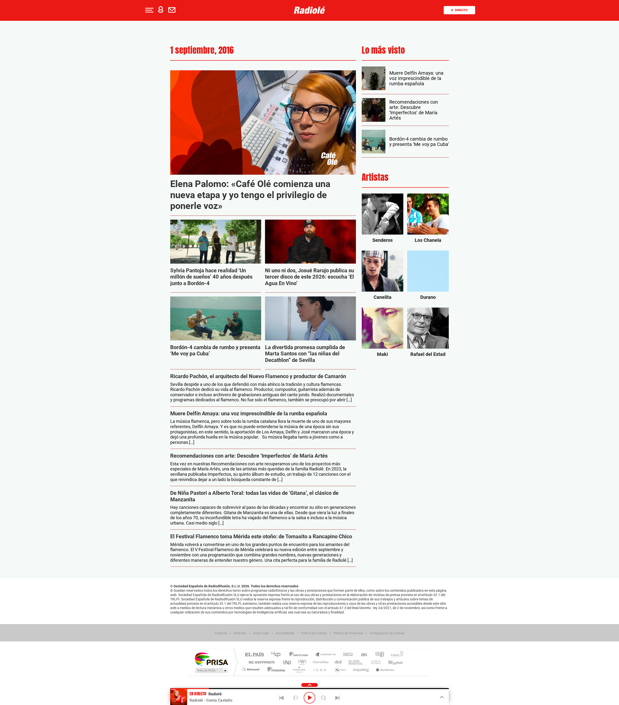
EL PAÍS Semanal (356, 662)
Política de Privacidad (348, 633)
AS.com (361, 655)
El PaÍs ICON (319, 669)
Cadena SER (346, 655)
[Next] (337, 698)
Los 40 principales (277, 655)
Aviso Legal (261, 633)
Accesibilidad (285, 633)
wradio (301, 662)
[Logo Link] (309, 10)
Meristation (384, 669)
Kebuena (391, 662)
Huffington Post (261, 662)
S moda (340, 669)
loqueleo (361, 669)
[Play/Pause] (309, 698)
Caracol (395, 655)
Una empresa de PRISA (211, 659)
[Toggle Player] (441, 697)
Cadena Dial (338, 662)
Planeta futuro (374, 662)
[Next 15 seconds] (323, 698)
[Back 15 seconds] (295, 698)
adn (378, 655)
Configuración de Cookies (387, 633)
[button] (149, 10)
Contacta (220, 633)
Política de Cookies (314, 633)
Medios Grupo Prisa (211, 670)
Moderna (275, 669)
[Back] (281, 698)
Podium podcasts (299, 669)
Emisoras (240, 633)
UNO (287, 662)
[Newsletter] (173, 10)
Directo (461, 10)
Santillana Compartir (326, 655)
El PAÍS (254, 655)
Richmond (251, 669)
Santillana (300, 655)
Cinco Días (320, 662)
